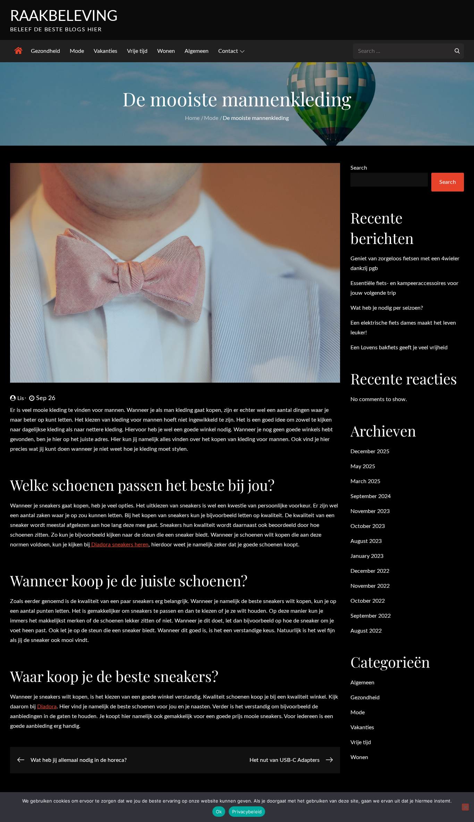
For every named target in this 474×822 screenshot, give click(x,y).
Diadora (47, 706)
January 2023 (366, 556)
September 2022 (370, 616)
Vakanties (105, 51)
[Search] (457, 50)
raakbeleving (64, 16)
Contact (228, 51)
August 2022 (366, 631)
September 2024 (370, 496)
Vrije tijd (137, 51)
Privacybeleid (247, 811)
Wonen (166, 51)
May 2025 (362, 466)
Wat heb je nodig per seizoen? (386, 308)
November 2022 (370, 586)
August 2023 (366, 541)
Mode (77, 51)
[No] (465, 807)
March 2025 (365, 481)
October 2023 (367, 526)
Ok (219, 811)
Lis (20, 398)
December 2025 (369, 451)
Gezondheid (45, 51)
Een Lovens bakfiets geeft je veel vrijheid (399, 347)
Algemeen (197, 51)
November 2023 (370, 511)
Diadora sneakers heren (119, 544)
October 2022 (367, 601)
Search (358, 168)
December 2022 (369, 571)
